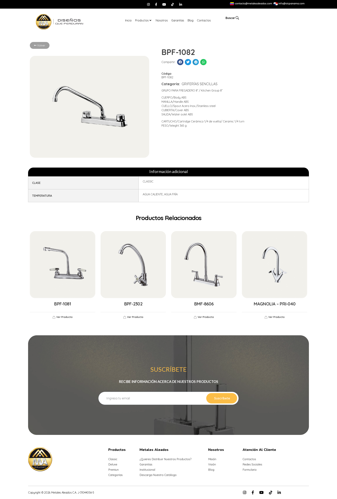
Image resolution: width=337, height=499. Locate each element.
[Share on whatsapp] (203, 62)
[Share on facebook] (180, 62)
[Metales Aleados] (44, 22)
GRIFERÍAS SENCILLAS (199, 84)
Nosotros (162, 20)
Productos (142, 20)
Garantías (177, 20)
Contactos (204, 20)
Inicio (128, 20)
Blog (190, 20)
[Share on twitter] (188, 62)
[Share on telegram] (196, 62)
